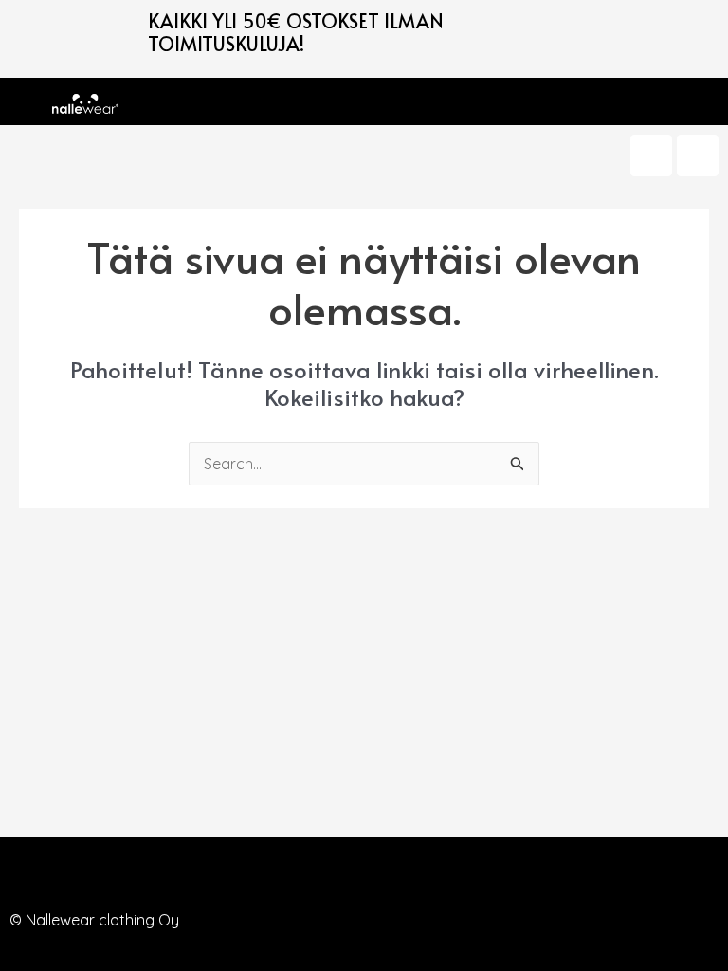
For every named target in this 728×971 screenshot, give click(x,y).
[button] (138, 101)
